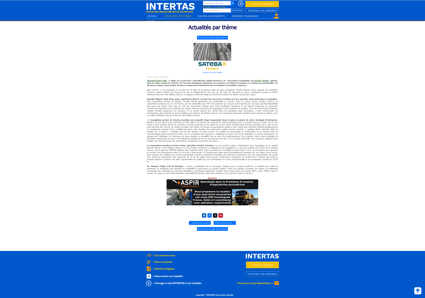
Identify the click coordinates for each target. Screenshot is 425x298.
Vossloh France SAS (157, 81)
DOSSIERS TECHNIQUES (245, 16)
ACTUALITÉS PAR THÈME (177, 16)
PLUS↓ (151, 21)
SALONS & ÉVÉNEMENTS (211, 16)
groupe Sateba (261, 81)
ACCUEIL (152, 16)
